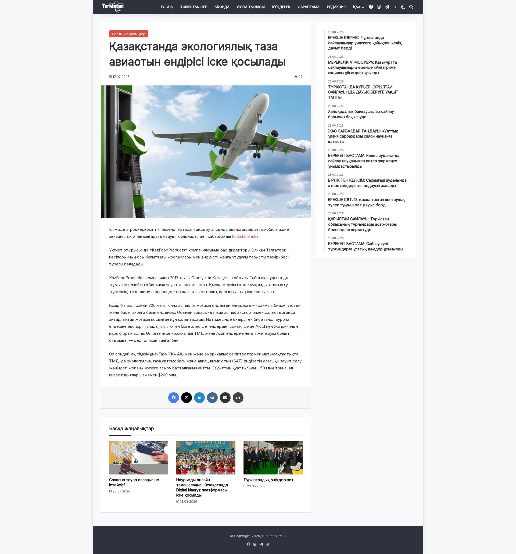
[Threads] (395, 7)
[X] (186, 397)
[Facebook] (173, 397)
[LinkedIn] (199, 397)
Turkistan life (193, 7)
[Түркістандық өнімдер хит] (273, 457)
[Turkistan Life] (113, 7)
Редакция (336, 7)
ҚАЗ (356, 7)
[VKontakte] (212, 397)
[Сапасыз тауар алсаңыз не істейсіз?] (138, 457)
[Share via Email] (225, 397)
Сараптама (309, 7)
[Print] (238, 397)
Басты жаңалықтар (128, 34)
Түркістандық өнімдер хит (268, 479)
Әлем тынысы (251, 7)
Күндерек (281, 7)
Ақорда (222, 7)
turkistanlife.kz (245, 236)
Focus (167, 7)
